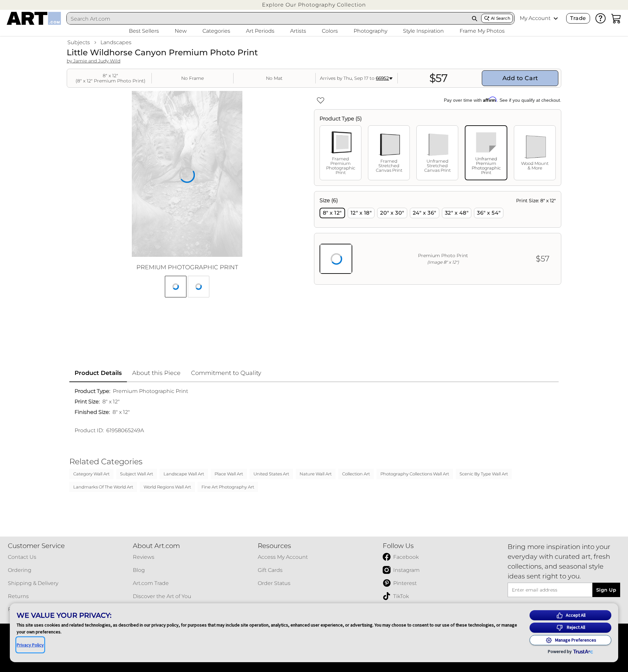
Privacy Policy (30, 645)
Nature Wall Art (316, 473)
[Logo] (34, 18)
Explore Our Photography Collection (314, 5)
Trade (578, 18)
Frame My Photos (482, 31)
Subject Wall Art (136, 473)
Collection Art (356, 473)
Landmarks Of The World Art (103, 486)
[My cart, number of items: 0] (616, 18)
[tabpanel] (437, 238)
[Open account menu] (555, 18)
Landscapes (115, 42)
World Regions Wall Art (167, 486)
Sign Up (606, 590)
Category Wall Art (91, 473)
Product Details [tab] (98, 373)
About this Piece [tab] (156, 373)
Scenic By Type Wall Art (484, 473)
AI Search (500, 18)
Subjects (78, 42)
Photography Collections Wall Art (414, 473)
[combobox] (267, 18)
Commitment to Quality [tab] (226, 373)
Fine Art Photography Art (227, 486)
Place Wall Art (229, 473)
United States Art (271, 473)
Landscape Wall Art (184, 473)
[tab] (340, 152)
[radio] (332, 213)
